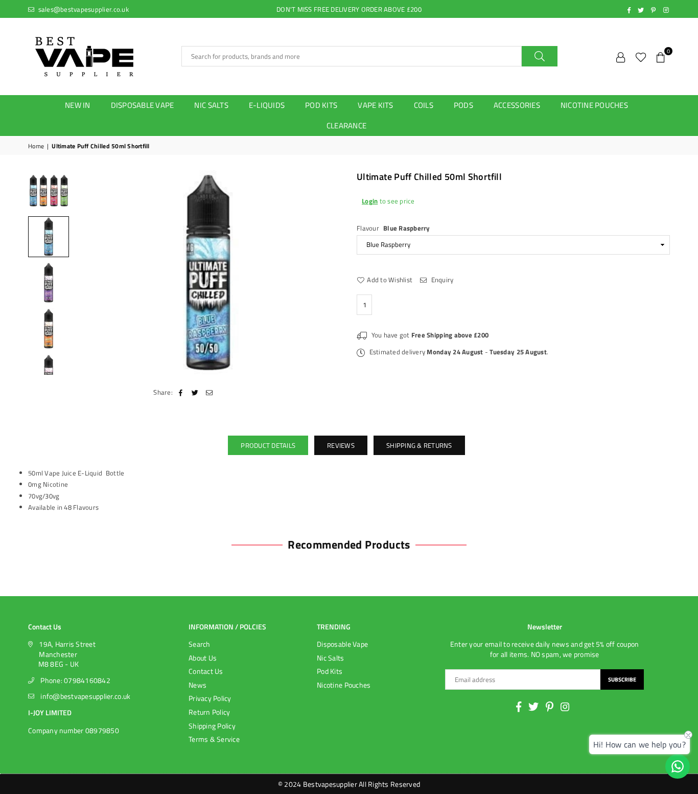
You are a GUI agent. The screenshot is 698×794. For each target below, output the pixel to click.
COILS (423, 105)
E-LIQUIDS (267, 105)
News (197, 684)
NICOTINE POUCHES (594, 105)
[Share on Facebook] (180, 392)
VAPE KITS (375, 105)
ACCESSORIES (517, 105)
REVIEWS (341, 445)
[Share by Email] (210, 392)
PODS (463, 105)
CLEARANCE (346, 125)
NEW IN (77, 105)
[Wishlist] (641, 56)
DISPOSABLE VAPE (142, 105)
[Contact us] (677, 766)
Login (370, 200)
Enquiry (441, 279)
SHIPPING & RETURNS (419, 445)
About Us (203, 657)
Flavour (393, 227)
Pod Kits (329, 671)
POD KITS (321, 105)
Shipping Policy (212, 725)
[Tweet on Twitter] (195, 392)
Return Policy (209, 712)
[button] (661, 56)
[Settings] (621, 56)
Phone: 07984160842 (75, 680)
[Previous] (88, 272)
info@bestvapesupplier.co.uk (85, 696)
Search (200, 644)
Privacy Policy (210, 698)
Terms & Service (214, 739)
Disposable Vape (342, 644)
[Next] (327, 272)
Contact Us (206, 671)
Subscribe (622, 679)
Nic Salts (330, 657)
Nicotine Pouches (343, 684)
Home (36, 146)
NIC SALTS (211, 105)
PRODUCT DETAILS (268, 445)
